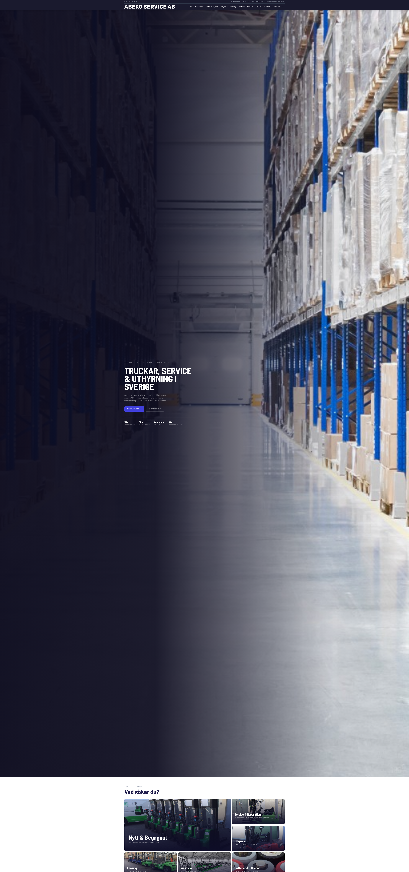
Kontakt (267, 7)
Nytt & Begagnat (212, 7)
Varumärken (277, 7)
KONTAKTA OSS (133, 409)
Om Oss (258, 7)
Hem (190, 7)
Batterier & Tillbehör (246, 7)
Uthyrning (224, 7)
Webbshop (199, 7)
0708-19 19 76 (156, 409)
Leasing (233, 7)
